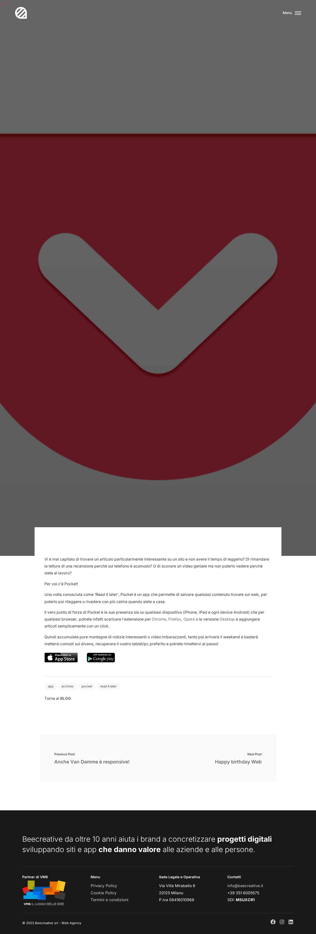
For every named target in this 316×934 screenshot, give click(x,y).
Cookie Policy (104, 892)
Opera (189, 619)
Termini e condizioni (109, 899)
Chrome (159, 619)
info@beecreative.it (245, 885)
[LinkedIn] (291, 922)
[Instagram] (282, 922)
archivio (67, 686)
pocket (86, 686)
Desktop (227, 619)
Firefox (174, 619)
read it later (108, 686)
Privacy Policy (104, 885)
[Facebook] (273, 922)
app (51, 686)
